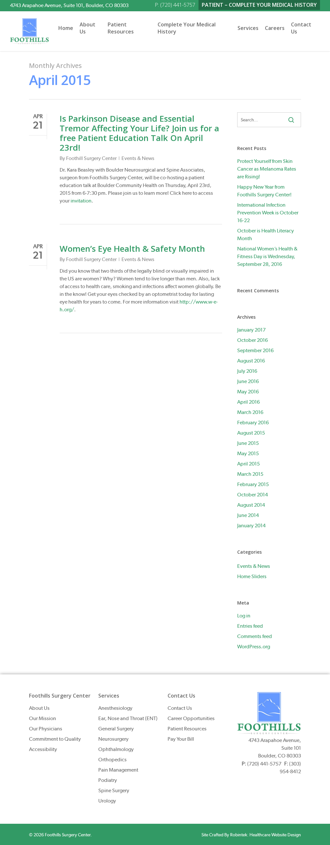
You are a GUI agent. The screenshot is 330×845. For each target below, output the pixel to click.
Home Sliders (252, 576)
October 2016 (252, 340)
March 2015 (250, 474)
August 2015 (251, 433)
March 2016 (250, 412)
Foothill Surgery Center (91, 158)
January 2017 (251, 330)
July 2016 (247, 371)
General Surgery (116, 729)
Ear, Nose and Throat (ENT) (128, 718)
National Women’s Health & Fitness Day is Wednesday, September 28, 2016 (267, 256)
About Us (39, 708)
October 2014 (252, 495)
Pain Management (118, 770)
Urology (107, 801)
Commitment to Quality (55, 739)
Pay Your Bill (181, 739)
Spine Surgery (113, 790)
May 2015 (248, 453)
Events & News (137, 158)
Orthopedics (112, 759)
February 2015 (253, 484)
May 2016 (248, 392)
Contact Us (180, 708)
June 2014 (248, 515)
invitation (81, 201)
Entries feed (250, 626)
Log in (243, 616)
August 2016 (251, 361)
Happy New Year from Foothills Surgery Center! (264, 191)
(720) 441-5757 (264, 764)
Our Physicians (45, 729)
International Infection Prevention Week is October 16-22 (267, 212)
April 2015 (248, 464)
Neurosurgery (113, 739)
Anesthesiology (115, 708)
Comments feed (254, 636)
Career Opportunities (191, 718)
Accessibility (43, 749)
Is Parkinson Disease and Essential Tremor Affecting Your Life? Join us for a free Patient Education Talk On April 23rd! (139, 133)
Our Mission (42, 718)
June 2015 (248, 443)
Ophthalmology (116, 749)
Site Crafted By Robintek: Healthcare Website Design (251, 834)
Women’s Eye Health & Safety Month (132, 248)
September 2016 (255, 350)
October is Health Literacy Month (265, 234)
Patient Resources (187, 729)
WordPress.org (253, 646)
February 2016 (253, 422)
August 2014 (251, 505)
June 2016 (248, 381)
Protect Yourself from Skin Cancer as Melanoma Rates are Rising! (266, 169)
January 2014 (251, 525)
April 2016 (248, 402)
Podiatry (107, 780)
